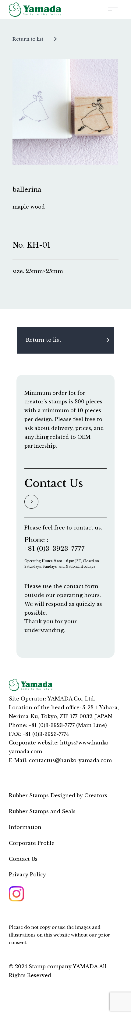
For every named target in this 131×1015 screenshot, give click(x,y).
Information (25, 827)
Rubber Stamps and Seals (42, 811)
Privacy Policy (27, 874)
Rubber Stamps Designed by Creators (58, 795)
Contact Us (23, 859)
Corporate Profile (32, 843)
